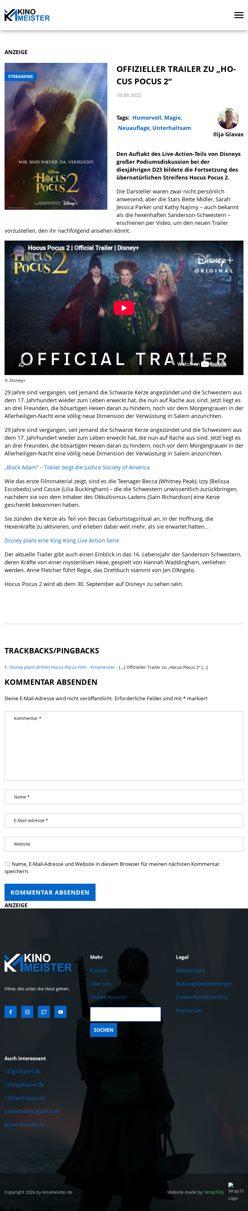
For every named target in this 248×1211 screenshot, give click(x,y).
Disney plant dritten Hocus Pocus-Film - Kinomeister (62, 667)
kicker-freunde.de (24, 1124)
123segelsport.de (24, 1084)
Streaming (20, 76)
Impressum (189, 1010)
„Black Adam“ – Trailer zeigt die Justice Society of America (77, 467)
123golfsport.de (23, 1071)
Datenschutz (190, 970)
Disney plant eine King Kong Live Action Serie (62, 540)
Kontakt (99, 970)
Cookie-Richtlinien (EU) (201, 997)
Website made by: (195, 1192)
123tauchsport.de (25, 1098)
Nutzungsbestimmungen (204, 983)
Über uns (100, 983)
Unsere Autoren (108, 997)
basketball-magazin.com (32, 1111)
